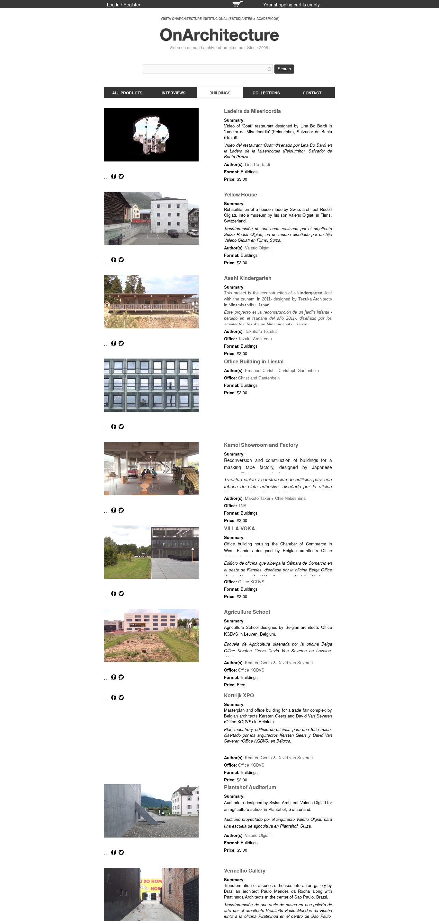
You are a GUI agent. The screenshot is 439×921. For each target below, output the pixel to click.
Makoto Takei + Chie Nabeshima (275, 498)
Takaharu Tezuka (261, 331)
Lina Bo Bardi (257, 164)
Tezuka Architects (255, 338)
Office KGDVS (251, 581)
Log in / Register (123, 4)
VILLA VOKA (239, 528)
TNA (242, 505)
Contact (312, 93)
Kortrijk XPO (239, 695)
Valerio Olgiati (258, 248)
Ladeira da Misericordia (252, 111)
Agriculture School (247, 611)
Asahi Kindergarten (248, 278)
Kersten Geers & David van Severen (279, 662)
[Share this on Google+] (106, 176)
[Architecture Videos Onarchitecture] (219, 38)
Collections (266, 93)
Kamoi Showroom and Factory (261, 444)
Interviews (173, 93)
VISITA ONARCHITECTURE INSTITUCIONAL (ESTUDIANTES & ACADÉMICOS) (220, 18)
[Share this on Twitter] (121, 176)
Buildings (220, 92)
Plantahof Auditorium (250, 787)
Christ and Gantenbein (259, 378)
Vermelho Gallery (244, 870)
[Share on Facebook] (113, 176)
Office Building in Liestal (253, 361)
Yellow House (240, 194)
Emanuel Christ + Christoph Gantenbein (282, 370)
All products (127, 93)
